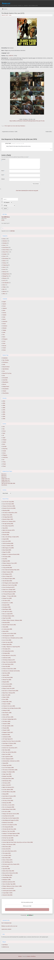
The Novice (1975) (6, 782)
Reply (51, 148)
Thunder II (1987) (6, 730)
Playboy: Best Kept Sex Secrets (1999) (11, 813)
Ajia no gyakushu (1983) (8, 756)
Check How (18, 190)
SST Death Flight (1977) (8, 739)
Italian (4, 310)
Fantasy (4, 262)
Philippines (5, 455)
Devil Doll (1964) (6, 532)
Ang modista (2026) (7, 565)
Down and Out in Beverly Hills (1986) (10, 873)
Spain (4, 433)
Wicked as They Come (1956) (9, 831)
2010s (4, 401)
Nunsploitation (6, 388)
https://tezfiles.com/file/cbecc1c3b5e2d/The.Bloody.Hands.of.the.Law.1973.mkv (27, 121)
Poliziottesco (22, 125)
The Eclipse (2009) (6, 556)
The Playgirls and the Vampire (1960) (10, 583)
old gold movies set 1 (5, 481)
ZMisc (4, 293)
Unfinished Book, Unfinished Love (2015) (11, 761)
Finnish (4, 323)
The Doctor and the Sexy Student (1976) (11, 864)
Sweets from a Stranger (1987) (9, 589)
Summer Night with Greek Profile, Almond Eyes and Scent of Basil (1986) (18, 842)
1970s (5, 125)
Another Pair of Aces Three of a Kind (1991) (12, 741)
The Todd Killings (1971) (8, 862)
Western (4, 291)
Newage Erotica (6, 273)
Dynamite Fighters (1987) (8, 519)
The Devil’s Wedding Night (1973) (9, 719)
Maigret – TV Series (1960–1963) (9, 596)
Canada (4, 450)
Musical (4, 384)
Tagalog (4, 330)
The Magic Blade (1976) (7, 517)
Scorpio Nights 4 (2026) (7, 892)
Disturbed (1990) (6, 604)
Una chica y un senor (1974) (8, 804)
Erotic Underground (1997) (8, 758)
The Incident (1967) (7, 853)
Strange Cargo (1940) (7, 765)
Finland (4, 464)
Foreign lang (5, 265)
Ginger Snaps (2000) (7, 774)
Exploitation (5, 357)
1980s (4, 407)
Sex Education (6, 282)
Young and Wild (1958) (7, 567)
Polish (4, 343)
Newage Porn (5, 276)
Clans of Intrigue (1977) (7, 576)
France (4, 431)
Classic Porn (5, 251)
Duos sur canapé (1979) (7, 613)
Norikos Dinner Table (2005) (8, 870)
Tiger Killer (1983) (6, 868)
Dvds (4, 375)
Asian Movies (4, 485)
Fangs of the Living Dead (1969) (9, 662)
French (4, 306)
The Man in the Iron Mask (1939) (9, 633)
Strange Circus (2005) (7, 598)
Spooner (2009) (6, 675)
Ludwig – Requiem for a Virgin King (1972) (11, 646)
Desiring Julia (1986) (7, 802)
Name (2, 170)
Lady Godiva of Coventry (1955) (9, 796)
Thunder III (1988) (6, 723)
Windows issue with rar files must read (9, 926)
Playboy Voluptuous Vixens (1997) (10, 563)
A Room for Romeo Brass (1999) (9, 668)
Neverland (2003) (6, 622)
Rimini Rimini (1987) (7, 846)
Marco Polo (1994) (6, 695)
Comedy (4, 254)
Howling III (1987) (6, 710)
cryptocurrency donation (6, 929)
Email (2, 174)
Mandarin (4, 328)
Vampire (4, 390)
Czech (4, 341)
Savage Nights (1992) (7, 877)
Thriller (4, 287)
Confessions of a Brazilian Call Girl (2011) (11, 670)
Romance (5, 278)
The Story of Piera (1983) (8, 800)
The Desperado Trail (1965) (8, 635)
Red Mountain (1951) (7, 780)
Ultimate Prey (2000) (7, 679)
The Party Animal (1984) (8, 677)
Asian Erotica (5, 247)
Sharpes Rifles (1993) (7, 701)
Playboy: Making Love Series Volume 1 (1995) (12, 886)
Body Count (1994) (6, 754)
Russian (4, 345)
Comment (3, 160)
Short (4, 284)
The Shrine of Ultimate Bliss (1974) (10, 512)
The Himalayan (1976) (7, 574)
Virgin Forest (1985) (7, 618)
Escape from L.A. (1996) (8, 602)
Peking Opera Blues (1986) (8, 778)
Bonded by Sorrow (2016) (8, 822)
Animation (5, 243)
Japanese (5, 308)
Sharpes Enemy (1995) (7, 514)
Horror (4, 267)
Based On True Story (7, 373)
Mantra (28, 956)
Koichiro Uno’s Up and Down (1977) (10, 747)
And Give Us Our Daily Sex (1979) (10, 824)
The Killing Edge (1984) (7, 875)
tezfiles (2, 220)
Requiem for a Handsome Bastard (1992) (11, 554)
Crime (10, 15)
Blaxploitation (5, 382)
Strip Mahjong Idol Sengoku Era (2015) (10, 820)
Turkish (4, 347)
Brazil (4, 444)
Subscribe (27, 909)
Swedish (4, 314)
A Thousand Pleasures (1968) (9, 593)
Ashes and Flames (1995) (8, 717)
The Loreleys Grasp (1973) (8, 525)
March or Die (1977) (7, 785)
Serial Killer (5, 379)
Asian (4, 245)
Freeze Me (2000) (6, 666)
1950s (4, 414)
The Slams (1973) (6, 600)
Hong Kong (5, 448)
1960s (4, 412)
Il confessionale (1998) (7, 629)
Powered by (23, 915)
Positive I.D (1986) (6, 703)
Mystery (4, 271)
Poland (4, 466)
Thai (3, 334)
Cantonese (5, 325)
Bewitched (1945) (6, 734)
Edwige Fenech (6, 386)
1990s (4, 405)
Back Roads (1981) (7, 857)
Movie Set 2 (3, 475)
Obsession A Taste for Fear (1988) (10, 585)
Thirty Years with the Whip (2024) (9, 752)
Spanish (4, 303)
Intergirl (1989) (6, 539)
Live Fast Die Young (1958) (8, 501)
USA (4, 426)
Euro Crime (13, 125)
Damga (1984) (5, 793)
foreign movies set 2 (5, 480)
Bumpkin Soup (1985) (7, 776)
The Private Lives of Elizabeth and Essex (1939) (12, 637)
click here (12, 230)
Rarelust (6, 3)
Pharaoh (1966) (6, 534)
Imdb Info (11, 55)
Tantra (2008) (5, 626)
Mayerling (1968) (6, 510)
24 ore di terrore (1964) (7, 684)
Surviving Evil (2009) (7, 686)
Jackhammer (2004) (7, 736)
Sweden (4, 442)
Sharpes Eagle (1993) (7, 644)
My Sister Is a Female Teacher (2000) (10, 690)
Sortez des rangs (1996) (8, 642)
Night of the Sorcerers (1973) (8, 530)
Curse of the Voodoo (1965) (8, 503)
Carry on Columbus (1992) (8, 545)
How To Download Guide (6, 922)
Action (4, 238)
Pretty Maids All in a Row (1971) (9, 655)
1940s (4, 416)
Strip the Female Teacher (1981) (9, 624)
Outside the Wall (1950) (7, 895)
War (3, 289)
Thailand (4, 439)
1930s (4, 418)
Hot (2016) (5, 558)
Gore (4, 371)
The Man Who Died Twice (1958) (9, 829)
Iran (3, 459)
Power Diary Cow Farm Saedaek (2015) (11, 818)
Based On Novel (6, 366)
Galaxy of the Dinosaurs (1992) (9, 844)
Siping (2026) (5, 763)
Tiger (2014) (5, 528)
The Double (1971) (6, 648)
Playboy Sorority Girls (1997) (8, 688)
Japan (4, 437)
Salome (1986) (6, 714)
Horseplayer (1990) (6, 607)
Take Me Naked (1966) (7, 580)
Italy (19, 125)
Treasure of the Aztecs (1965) (9, 506)
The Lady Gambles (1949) (8, 725)
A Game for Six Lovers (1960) (9, 706)
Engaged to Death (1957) (8, 732)
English (8, 125)
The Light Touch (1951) (7, 611)
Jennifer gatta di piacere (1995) (9, 890)
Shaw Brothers (6, 393)
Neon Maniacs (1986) (7, 712)
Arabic (4, 332)
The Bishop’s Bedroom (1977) (9, 659)
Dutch (4, 336)
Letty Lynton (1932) (7, 541)
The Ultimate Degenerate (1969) (9, 591)
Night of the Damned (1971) (8, 787)
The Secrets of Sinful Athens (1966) (10, 769)
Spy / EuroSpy (6, 360)
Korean (4, 350)
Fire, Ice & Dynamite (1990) (8, 807)
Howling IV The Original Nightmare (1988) (11, 833)
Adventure (5, 240)
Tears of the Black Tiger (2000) (9, 884)
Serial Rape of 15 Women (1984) (9, 743)
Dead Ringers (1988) (7, 609)
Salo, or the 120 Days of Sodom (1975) (11, 536)
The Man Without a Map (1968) (9, 791)
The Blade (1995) (6, 653)
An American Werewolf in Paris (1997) (10, 835)
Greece (4, 453)
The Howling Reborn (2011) (8, 651)
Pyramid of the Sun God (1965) (9, 508)
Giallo (16, 125)
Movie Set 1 (3, 474)
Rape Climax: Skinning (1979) (9, 692)
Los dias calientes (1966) (8, 789)
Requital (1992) (6, 681)
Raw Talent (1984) (6, 750)
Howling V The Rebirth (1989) (9, 771)
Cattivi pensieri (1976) (7, 798)
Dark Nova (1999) (6, 673)
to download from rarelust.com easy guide (29, 190)
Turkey (4, 461)
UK (3, 435)
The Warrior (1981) (6, 721)
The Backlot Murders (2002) (8, 615)
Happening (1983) (6, 561)
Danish (4, 319)
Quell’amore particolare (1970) (9, 881)
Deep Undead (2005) (7, 550)
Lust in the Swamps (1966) (8, 767)
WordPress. (33, 956)
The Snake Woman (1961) (8, 664)
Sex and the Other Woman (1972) (9, 851)
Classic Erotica (6, 249)
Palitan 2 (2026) (6, 697)
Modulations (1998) (6, 879)
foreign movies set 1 (5, 478)
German (4, 312)
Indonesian (5, 321)
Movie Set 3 (3, 477)
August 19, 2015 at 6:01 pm (18, 143)
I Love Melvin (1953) (7, 855)
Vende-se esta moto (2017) (8, 888)
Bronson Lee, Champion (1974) (9, 521)
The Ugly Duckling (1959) (8, 523)
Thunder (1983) (6, 728)
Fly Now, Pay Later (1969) (8, 837)
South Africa (5, 457)
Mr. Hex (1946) (6, 866)
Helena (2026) (5, 631)
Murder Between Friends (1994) (9, 809)
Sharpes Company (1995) (8, 572)
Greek (4, 317)
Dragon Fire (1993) (6, 552)
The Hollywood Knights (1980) (9, 578)
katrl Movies (5, 944)
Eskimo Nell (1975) (6, 848)
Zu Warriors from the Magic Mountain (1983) (12, 708)
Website (3, 179)
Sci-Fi (4, 280)
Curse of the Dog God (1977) (8, 587)
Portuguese (5, 339)
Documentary (5, 258)
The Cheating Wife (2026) (8, 826)
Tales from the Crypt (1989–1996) (8, 483)
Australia (4, 446)
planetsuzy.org (6, 946)
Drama (4, 260)
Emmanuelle (5, 377)
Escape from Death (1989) (8, 840)
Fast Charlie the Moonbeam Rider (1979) (11, 569)
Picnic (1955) (5, 699)
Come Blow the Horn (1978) (8, 815)
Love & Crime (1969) (7, 640)
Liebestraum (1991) (7, 657)
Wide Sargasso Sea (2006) (8, 547)
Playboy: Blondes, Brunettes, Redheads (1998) (12, 620)
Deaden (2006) (49, 131)
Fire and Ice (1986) (6, 811)
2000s (4, 403)
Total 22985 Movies (5, 216)
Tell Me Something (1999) (8, 543)
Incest (4, 269)
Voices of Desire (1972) (7, 859)
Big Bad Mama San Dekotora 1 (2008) (9, 131)
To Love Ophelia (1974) (7, 745)
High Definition (6, 368)
